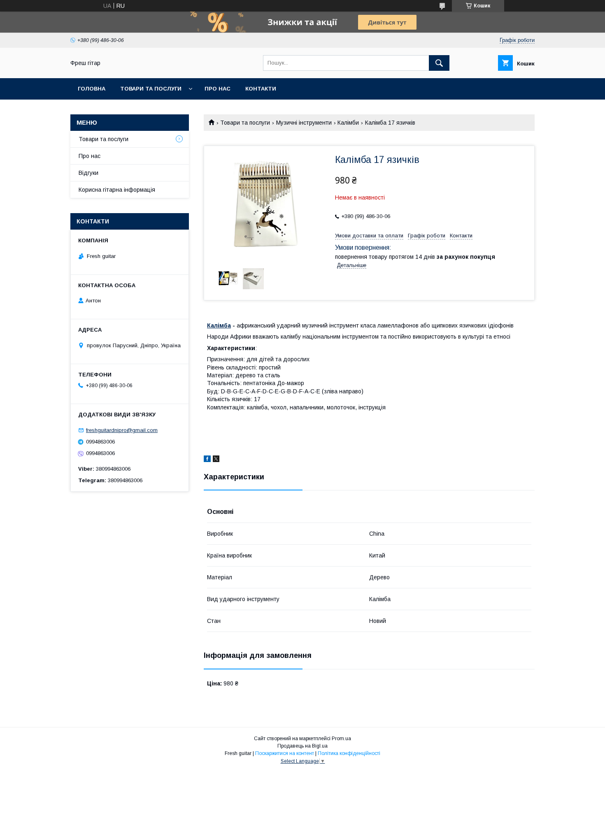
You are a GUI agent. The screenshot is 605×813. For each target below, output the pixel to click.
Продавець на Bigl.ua (302, 746)
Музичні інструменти (304, 122)
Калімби (348, 122)
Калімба (219, 325)
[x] (216, 460)
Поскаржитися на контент (284, 753)
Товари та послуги (151, 89)
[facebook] (207, 460)
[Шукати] (439, 63)
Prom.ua (341, 738)
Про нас (217, 89)
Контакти (260, 89)
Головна (91, 89)
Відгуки (88, 173)
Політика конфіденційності (349, 753)
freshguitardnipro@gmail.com (122, 430)
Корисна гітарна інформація (117, 189)
